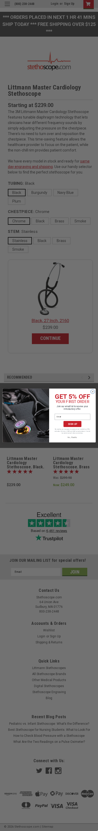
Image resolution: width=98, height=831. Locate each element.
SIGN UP (72, 424)
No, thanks (72, 437)
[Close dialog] (92, 392)
